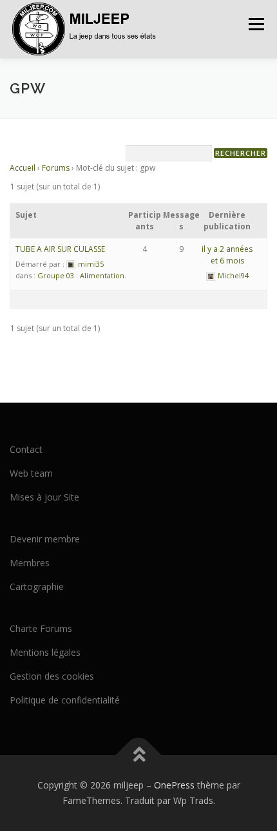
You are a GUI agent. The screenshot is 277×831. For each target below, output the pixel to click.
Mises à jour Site (44, 497)
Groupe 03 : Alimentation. (81, 275)
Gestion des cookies (52, 676)
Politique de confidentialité (65, 700)
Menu (255, 24)
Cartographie (37, 586)
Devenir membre (45, 539)
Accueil (22, 167)
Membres (30, 563)
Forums (56, 167)
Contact (26, 449)
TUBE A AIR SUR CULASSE (60, 249)
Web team (31, 473)
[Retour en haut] (139, 755)
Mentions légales (45, 652)
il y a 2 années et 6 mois (227, 255)
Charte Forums (41, 628)
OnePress (174, 785)
